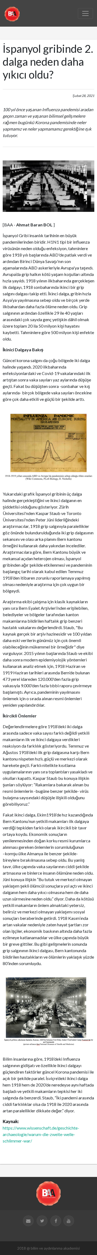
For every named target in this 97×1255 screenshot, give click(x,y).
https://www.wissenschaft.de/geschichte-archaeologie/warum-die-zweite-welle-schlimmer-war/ (41, 1134)
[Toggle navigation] (85, 13)
